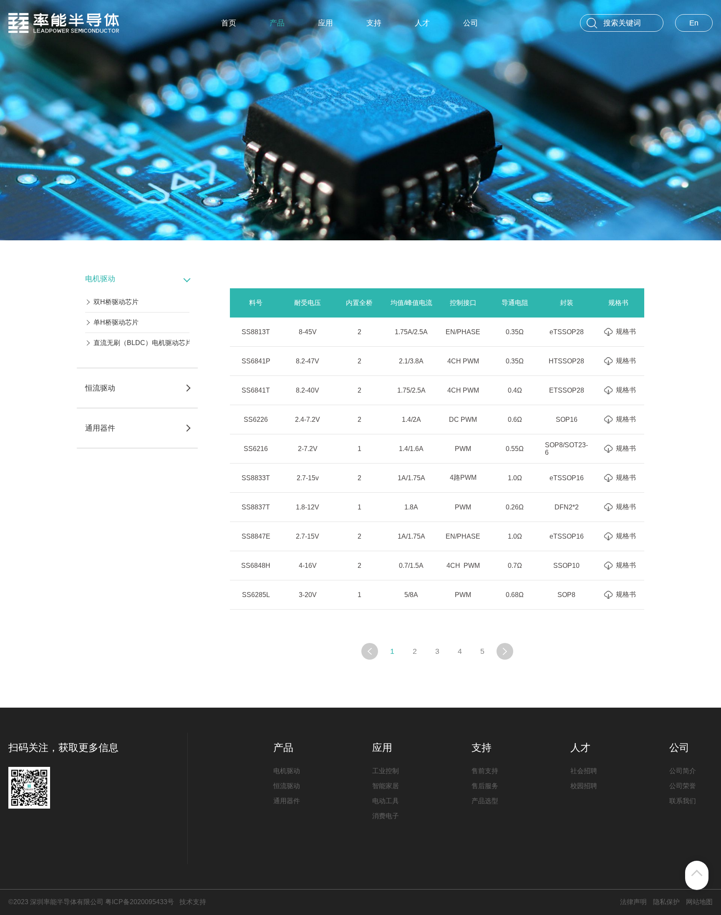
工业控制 (385, 770)
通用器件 (286, 800)
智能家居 (385, 785)
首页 (228, 23)
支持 (373, 23)
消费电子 (385, 815)
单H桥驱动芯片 (116, 322)
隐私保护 (666, 901)
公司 (470, 23)
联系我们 (682, 800)
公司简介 (682, 770)
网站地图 (699, 901)
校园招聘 (583, 785)
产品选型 (484, 800)
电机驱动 (286, 770)
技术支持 (192, 901)
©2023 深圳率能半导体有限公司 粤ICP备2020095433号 (91, 901)
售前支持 (484, 770)
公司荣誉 (682, 785)
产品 (277, 23)
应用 (325, 23)
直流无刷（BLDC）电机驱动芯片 (142, 342)
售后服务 (484, 785)
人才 (422, 23)
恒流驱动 (286, 785)
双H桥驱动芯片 (116, 301)
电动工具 (385, 800)
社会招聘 (583, 770)
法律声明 (633, 901)
